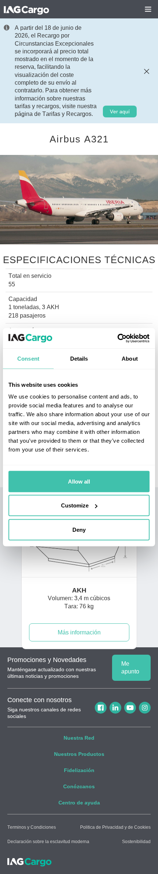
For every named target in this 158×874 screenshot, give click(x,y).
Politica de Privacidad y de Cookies (115, 827)
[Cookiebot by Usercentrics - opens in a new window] (117, 338)
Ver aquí (120, 111)
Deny (79, 529)
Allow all (79, 481)
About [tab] (130, 358)
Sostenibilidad (136, 841)
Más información (79, 632)
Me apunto (130, 668)
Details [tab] (79, 358)
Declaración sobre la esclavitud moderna (48, 841)
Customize (75, 505)
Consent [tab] (28, 358)
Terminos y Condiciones (31, 827)
